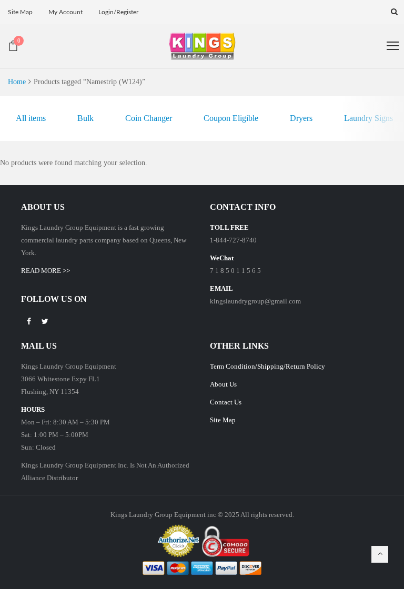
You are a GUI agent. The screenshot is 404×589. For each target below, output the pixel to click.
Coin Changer (148, 118)
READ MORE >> (45, 271)
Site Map (223, 420)
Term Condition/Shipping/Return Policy (267, 366)
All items (31, 118)
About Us (223, 384)
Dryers (301, 118)
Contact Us (225, 402)
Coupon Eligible (231, 118)
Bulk (85, 118)
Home (17, 82)
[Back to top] (379, 554)
